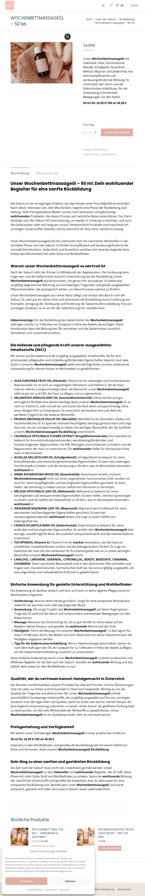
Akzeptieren (26, 881)
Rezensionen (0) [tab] (46, 173)
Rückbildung (100, 149)
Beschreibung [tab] (20, 173)
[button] (67, 37)
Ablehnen (70, 881)
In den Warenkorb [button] (109, 848)
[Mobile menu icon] (134, 5)
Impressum (64, 889)
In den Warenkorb (116, 132)
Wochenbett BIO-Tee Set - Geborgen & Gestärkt (47, 833)
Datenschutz (51, 889)
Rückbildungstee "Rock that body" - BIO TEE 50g (116, 833)
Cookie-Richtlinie (35, 889)
